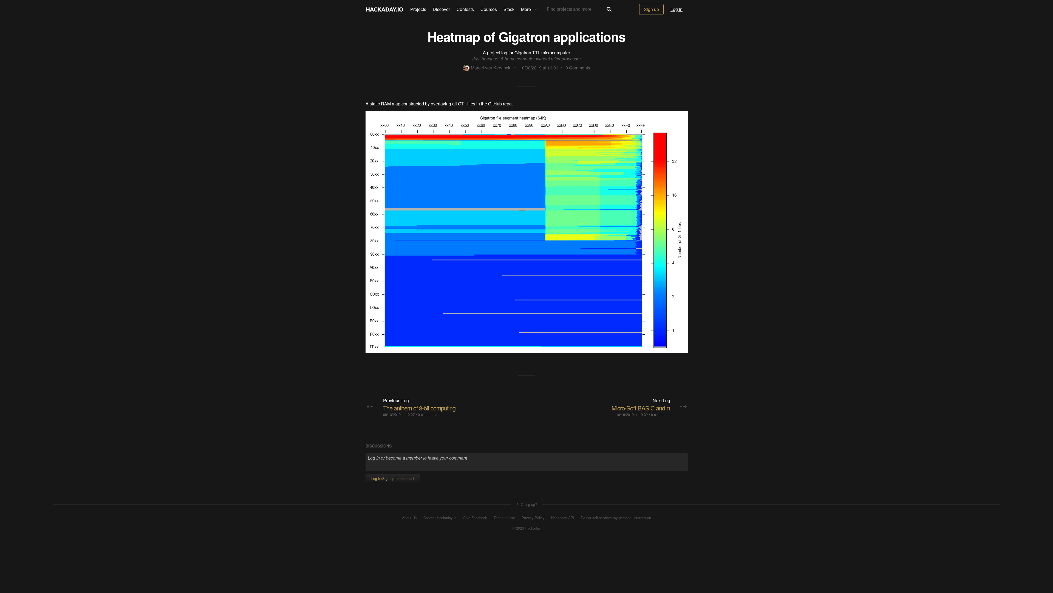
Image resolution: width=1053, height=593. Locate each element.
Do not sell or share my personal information (616, 517)
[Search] (609, 9)
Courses (488, 9)
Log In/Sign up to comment (392, 478)
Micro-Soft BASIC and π (641, 408)
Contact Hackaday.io (439, 517)
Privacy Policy (533, 517)
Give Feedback (475, 517)
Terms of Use (504, 517)
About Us (409, 517)
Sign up (651, 9)
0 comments (427, 414)
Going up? (528, 504)
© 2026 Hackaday (526, 528)
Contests (465, 9)
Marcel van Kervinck (490, 68)
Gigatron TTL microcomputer (542, 52)
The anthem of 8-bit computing (419, 408)
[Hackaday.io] (385, 9)
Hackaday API (562, 517)
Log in (676, 9)
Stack (508, 9)
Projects (418, 9)
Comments (577, 68)
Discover (441, 9)
